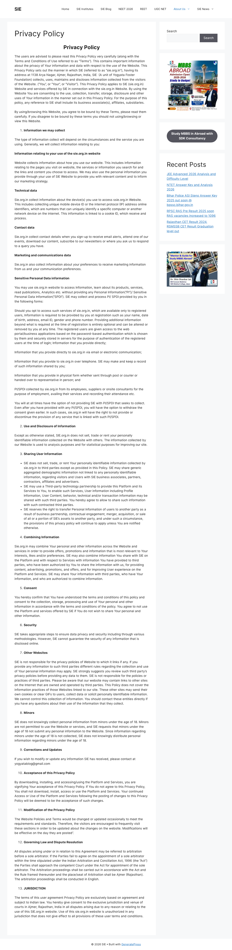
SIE (17, 9)
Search (172, 31)
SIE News (203, 9)
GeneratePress (131, 944)
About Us (179, 9)
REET (143, 9)
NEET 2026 (126, 9)
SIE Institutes (84, 9)
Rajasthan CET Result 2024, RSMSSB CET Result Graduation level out (190, 226)
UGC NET (160, 9)
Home (65, 9)
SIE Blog (106, 9)
